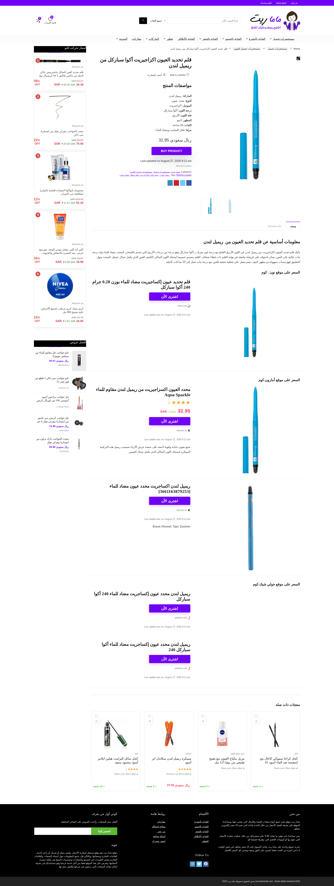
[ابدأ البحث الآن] (143, 20)
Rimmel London (184, 166)
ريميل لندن (165, 175)
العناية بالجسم (233, 38)
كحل (296, 753)
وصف (293, 226)
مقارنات (136, 38)
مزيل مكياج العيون (237, 753)
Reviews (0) (274, 226)
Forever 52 (63, 388)
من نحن (294, 3)
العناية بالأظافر (186, 38)
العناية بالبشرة (257, 38)
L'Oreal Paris (63, 407)
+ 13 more (99, 786)
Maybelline (63, 365)
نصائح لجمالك (158, 826)
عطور (169, 38)
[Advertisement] (60, 511)
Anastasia (64, 430)
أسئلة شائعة (281, 3)
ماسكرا (188, 753)
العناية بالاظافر (201, 836)
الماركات (154, 38)
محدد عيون (175, 172)
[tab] (293, 226)
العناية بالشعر (210, 38)
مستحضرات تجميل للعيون (247, 48)
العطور (205, 841)
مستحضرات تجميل (283, 38)
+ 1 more (258, 786)
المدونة (123, 38)
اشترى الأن (169, 297)
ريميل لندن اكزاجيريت (149, 175)
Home (296, 48)
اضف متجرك (266, 3)
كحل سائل (134, 175)
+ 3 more (205, 786)
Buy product (171, 151)
